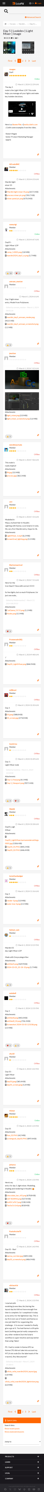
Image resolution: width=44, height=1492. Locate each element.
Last (34, 61)
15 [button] (30, 50)
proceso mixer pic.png (16, 195)
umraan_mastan (16, 281)
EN (32, 3)
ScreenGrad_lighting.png (17, 539)
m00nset (12, 690)
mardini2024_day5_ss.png (17, 255)
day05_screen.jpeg (14, 1085)
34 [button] (28, 53)
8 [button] (17, 50)
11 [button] (23, 50)
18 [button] (36, 50)
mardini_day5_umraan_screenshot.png (22, 324)
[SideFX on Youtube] (34, 1489)
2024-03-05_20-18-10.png (18, 967)
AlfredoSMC (14, 164)
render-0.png (12, 900)
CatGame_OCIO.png (15, 610)
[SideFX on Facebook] (5, 1489)
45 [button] (12, 56)
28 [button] (17, 53)
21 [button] (5, 53)
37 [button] (34, 53)
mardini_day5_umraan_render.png (21, 317)
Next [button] (5, 47)
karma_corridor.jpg (15, 1256)
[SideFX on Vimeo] (29, 1489)
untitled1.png (12, 964)
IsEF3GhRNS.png (14, 1199)
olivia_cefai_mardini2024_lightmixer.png (22, 1381)
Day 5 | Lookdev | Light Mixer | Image (34, 24)
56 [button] (32, 56)
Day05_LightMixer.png (16, 664)
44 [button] (10, 56)
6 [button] (14, 50)
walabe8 (12, 993)
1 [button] (5, 50)
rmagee (12, 69)
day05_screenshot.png (16, 1259)
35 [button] (30, 53)
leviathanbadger (16, 876)
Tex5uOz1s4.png (14, 1205)
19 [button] (37, 50)
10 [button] (21, 50)
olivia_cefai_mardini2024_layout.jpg (22, 1371)
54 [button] (28, 56)
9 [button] (19, 50)
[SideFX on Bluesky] (19, 1489)
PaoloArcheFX (15, 1231)
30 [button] (21, 53)
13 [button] (27, 50)
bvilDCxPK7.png (14, 1202)
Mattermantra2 (15, 565)
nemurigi (13, 224)
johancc (12, 1165)
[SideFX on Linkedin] (39, 1489)
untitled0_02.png (14, 1021)
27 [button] (15, 53)
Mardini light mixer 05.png (18, 192)
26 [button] (14, 53)
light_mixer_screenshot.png (18, 418)
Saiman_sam (14, 930)
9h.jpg (9, 472)
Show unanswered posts (14, 1432)
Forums (13, 24)
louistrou (13, 744)
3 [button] (8, 50)
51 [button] (23, 56)
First (10, 61)
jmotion (12, 353)
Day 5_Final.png (13, 779)
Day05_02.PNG (13, 850)
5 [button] (12, 50)
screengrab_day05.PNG (17, 1138)
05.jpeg (10, 714)
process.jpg (11, 475)
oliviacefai (13, 1285)
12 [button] (25, 50)
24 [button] (10, 53)
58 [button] (36, 56)
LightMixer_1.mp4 (14, 536)
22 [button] (6, 53)
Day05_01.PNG (13, 847)
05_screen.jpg (12, 718)
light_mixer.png (13, 415)
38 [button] (36, 53)
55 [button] (30, 56)
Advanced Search (34, 17)
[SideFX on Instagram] (15, 1489)
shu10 (11, 1054)
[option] (12, 48)
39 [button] (37, 53)
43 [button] (8, 56)
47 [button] (15, 56)
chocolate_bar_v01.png (16, 1195)
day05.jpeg (11, 1081)
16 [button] (32, 50)
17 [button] (34, 50)
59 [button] (37, 56)
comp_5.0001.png (14, 252)
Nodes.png (11, 613)
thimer (12, 1111)
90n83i (12, 809)
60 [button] (39, 56)
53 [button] (27, 56)
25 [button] (12, 53)
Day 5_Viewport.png (15, 783)
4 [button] (10, 50)
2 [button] (6, 50)
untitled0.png (12, 1018)
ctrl (10, 502)
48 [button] (17, 56)
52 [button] (25, 56)
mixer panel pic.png (15, 198)
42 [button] (6, 56)
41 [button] (5, 56)
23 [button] (8, 53)
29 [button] (19, 53)
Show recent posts (12, 1428)
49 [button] (19, 56)
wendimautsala (15, 445)
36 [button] (32, 53)
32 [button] (25, 53)
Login (39, 3)
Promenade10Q (15, 640)
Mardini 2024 (23, 24)
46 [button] (14, 56)
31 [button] (23, 53)
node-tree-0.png (14, 904)
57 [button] (34, 56)
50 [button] (21, 56)
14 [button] (28, 50)
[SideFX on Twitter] (10, 1489)
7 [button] (15, 50)
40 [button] (39, 53)
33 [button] (27, 53)
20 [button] (39, 50)
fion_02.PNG (12, 1135)
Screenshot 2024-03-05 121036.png (22, 1024)
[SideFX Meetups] (24, 1489)
